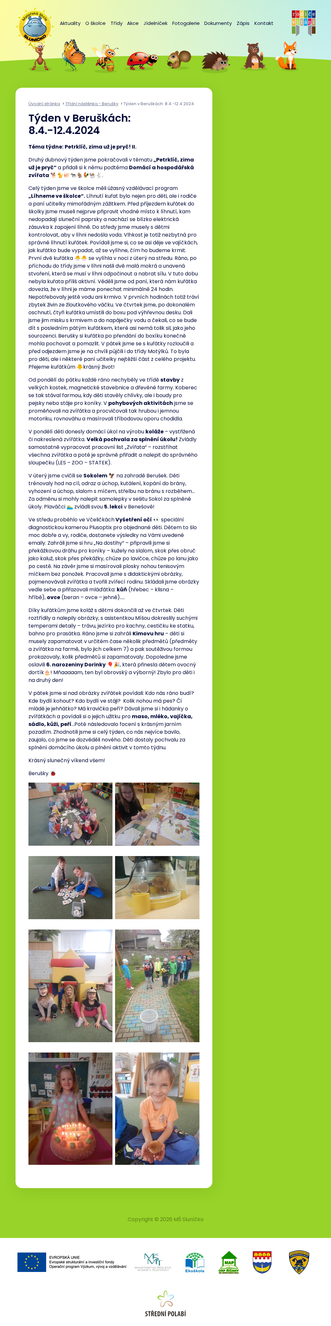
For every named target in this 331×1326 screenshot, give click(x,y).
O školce (95, 23)
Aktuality (70, 23)
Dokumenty (218, 23)
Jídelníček (155, 23)
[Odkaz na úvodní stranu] (32, 23)
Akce (133, 23)
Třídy (117, 23)
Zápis (243, 23)
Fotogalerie (186, 23)
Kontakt (263, 23)
